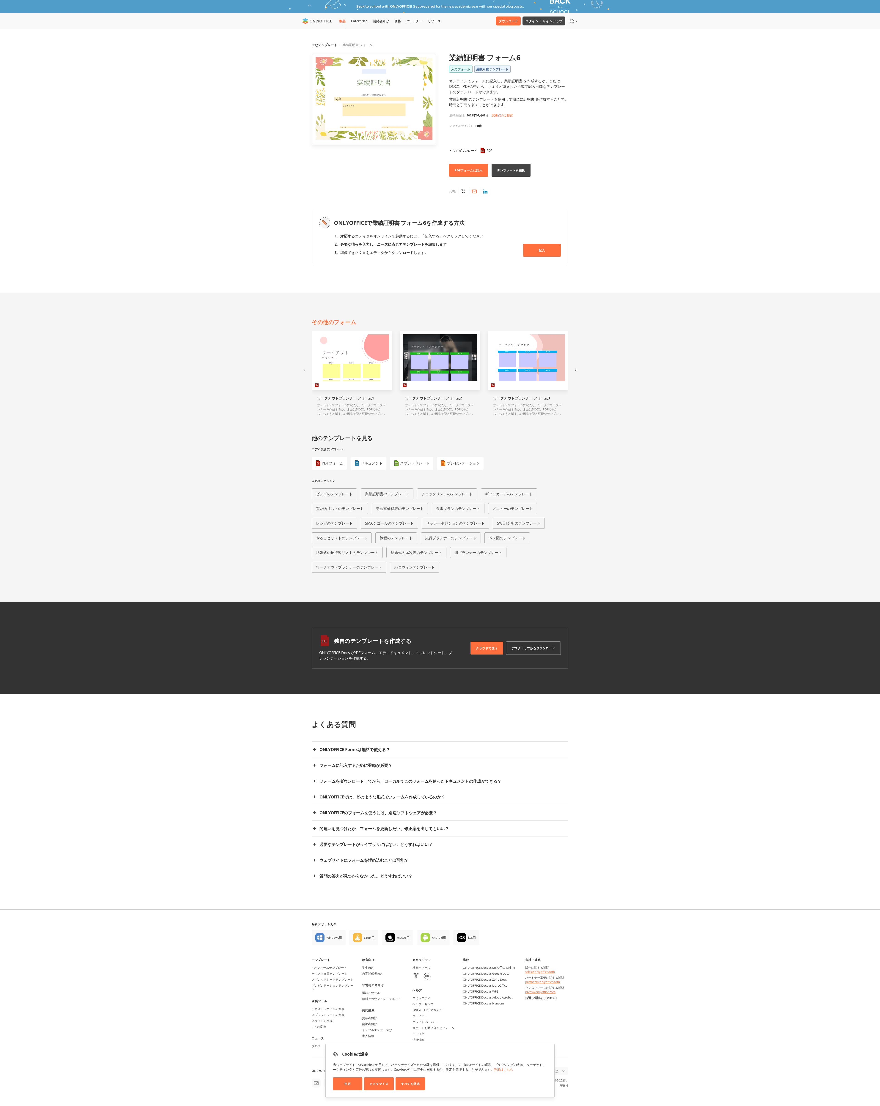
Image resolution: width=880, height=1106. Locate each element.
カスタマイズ (379, 1084)
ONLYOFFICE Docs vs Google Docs (486, 973)
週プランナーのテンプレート (478, 552)
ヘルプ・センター (424, 1004)
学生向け (368, 968)
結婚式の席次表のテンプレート (416, 552)
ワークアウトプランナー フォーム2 (433, 398)
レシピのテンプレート (334, 523)
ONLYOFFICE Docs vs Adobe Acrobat (488, 997)
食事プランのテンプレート (458, 508)
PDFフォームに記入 (468, 170)
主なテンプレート (324, 45)
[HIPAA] (416, 976)
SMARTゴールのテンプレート (389, 523)
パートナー (414, 21)
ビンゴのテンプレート (334, 493)
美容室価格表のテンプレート (400, 508)
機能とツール (371, 993)
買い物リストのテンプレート (340, 508)
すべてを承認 (410, 1084)
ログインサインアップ (544, 21)
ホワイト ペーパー (424, 1022)
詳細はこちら (503, 1069)
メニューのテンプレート (512, 508)
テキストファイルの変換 (328, 1009)
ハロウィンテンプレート (414, 567)
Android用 (439, 937)
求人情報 (368, 1036)
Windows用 (334, 937)
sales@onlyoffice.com (540, 972)
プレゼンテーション (463, 463)
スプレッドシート (414, 463)
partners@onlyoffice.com (542, 982)
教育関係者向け (372, 973)
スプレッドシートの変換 (328, 1015)
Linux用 (369, 937)
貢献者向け (369, 1018)
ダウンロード (508, 21)
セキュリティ (421, 960)
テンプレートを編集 (511, 170)
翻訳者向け (369, 1024)
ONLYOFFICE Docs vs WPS (480, 991)
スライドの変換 (322, 1021)
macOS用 (403, 937)
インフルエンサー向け (377, 1030)
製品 (342, 21)
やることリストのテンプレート (341, 537)
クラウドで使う (487, 648)
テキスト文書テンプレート (329, 973)
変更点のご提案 (502, 115)
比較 (466, 960)
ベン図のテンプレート (507, 537)
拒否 (347, 1084)
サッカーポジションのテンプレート (455, 523)
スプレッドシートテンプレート (332, 979)
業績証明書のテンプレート (387, 493)
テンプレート (321, 960)
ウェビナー (419, 1016)
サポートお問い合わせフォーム (433, 1028)
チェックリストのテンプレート (447, 493)
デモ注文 (418, 1034)
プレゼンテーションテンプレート (332, 987)
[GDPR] (427, 976)
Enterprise (359, 21)
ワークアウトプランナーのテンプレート (349, 567)
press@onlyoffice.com (540, 992)
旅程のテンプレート (396, 537)
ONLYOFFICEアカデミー (428, 1010)
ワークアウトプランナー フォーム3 (521, 398)
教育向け (368, 960)
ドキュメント (372, 463)
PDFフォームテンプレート (329, 968)
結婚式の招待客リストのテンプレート (347, 552)
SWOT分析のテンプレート (518, 523)
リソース (434, 21)
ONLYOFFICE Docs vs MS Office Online (489, 968)
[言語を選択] (573, 21)
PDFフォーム (332, 463)
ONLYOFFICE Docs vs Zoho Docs (485, 979)
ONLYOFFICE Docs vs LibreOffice (485, 985)
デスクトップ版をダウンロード (533, 648)
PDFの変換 (319, 1027)
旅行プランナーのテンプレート (450, 537)
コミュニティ (421, 998)
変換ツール (319, 1001)
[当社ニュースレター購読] (316, 1083)
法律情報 (418, 1040)
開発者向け (381, 21)
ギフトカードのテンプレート (509, 493)
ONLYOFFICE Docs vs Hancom (483, 1003)
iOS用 (472, 937)
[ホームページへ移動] (317, 21)
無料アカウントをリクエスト (381, 999)
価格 (397, 21)
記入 (542, 250)
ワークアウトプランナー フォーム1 (345, 398)
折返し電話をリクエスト (541, 998)
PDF (489, 150)
